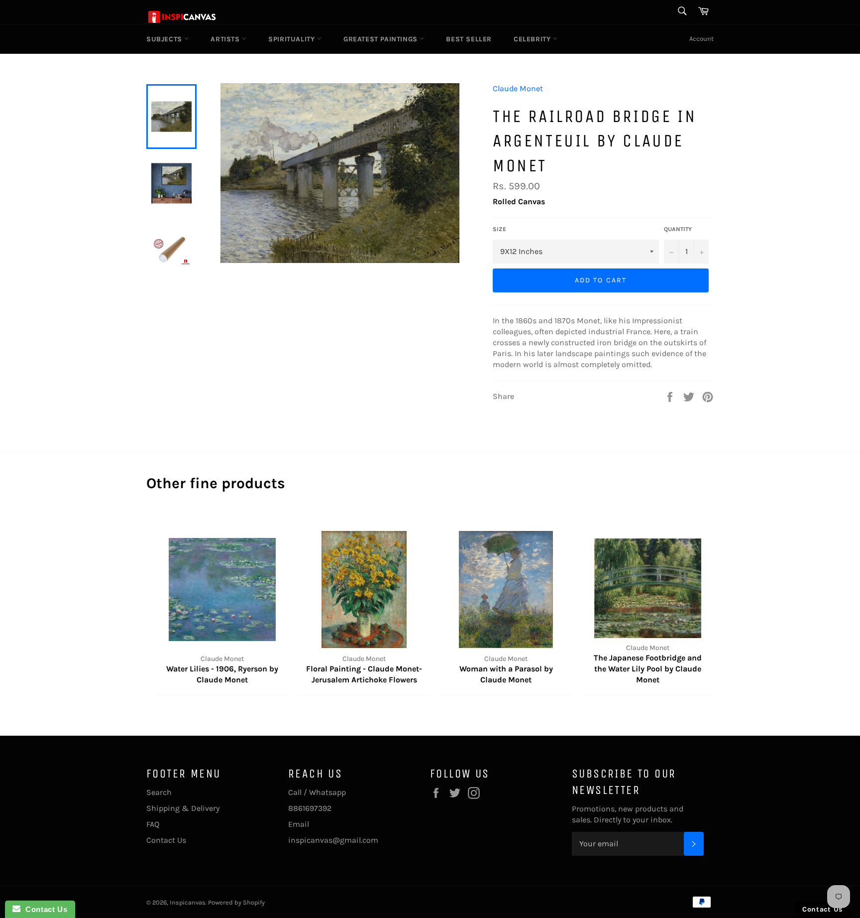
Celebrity (533, 39)
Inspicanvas (188, 902)
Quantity (678, 229)
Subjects (165, 39)
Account (701, 38)
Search (159, 792)
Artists (226, 39)
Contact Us (166, 840)
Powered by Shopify (236, 902)
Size (499, 229)
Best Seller (469, 39)
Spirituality (292, 39)
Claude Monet (518, 88)
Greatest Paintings (381, 39)
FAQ (152, 824)
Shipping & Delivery (182, 808)
